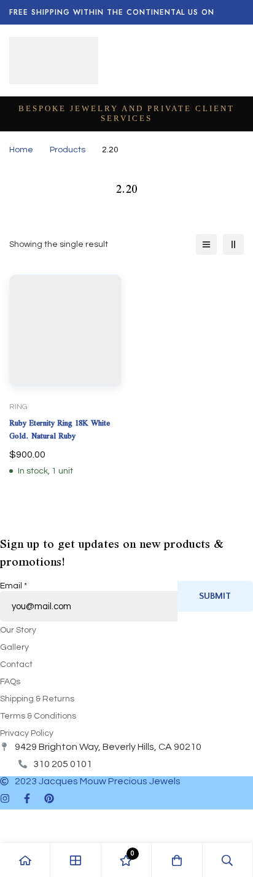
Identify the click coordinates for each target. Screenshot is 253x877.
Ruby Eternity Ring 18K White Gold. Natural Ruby (59, 429)
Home (21, 150)
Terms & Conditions (38, 716)
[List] (206, 244)
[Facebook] (27, 798)
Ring (18, 407)
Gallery (14, 647)
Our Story (18, 630)
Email (13, 586)
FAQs (10, 681)
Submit (215, 596)
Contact (16, 664)
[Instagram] (5, 798)
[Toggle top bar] (240, 12)
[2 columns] (233, 244)
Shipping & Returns (37, 699)
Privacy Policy (26, 733)
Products (67, 150)
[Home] (25, 860)
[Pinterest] (49, 798)
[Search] (228, 860)
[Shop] (75, 860)
